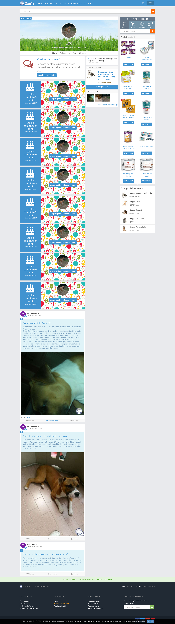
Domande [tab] (150, 27)
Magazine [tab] (142, 27)
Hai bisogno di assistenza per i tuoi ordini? (87, 579)
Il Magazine (24, 603)
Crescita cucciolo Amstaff (36, 323)
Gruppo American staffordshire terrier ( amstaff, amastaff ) (107, 74)
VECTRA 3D (128, 57)
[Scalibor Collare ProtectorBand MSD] (128, 105)
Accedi (150, 3)
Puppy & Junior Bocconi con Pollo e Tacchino (128, 148)
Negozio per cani (94, 601)
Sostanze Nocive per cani (29, 608)
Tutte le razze (25, 601)
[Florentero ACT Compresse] (128, 76)
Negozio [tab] (125, 27)
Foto (74, 53)
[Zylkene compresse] (146, 136)
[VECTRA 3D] (128, 47)
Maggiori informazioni (139, 621)
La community (59, 596)
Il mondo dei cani (26, 596)
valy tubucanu (82, 48)
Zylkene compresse (146, 146)
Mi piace (31, 421)
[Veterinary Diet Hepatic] (128, 164)
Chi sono (82, 53)
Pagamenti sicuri (94, 606)
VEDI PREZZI (128, 65)
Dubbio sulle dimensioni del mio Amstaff (45, 554)
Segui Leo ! (26, 18)
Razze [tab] (133, 27)
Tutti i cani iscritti (60, 606)
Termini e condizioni (95, 608)
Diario (54, 53)
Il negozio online (94, 596)
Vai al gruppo (101, 87)
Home (56, 601)
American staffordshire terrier (62, 48)
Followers (65, 53)
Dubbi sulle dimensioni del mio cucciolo (45, 436)
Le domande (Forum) (27, 606)
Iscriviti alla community (62, 603)
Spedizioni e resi (94, 603)
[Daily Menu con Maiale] (146, 106)
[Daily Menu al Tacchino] (146, 76)
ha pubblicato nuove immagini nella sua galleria (102, 60)
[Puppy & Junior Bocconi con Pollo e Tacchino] (128, 136)
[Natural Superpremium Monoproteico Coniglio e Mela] (146, 47)
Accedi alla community (46, 75)
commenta (53, 539)
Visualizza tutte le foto (107, 105)
